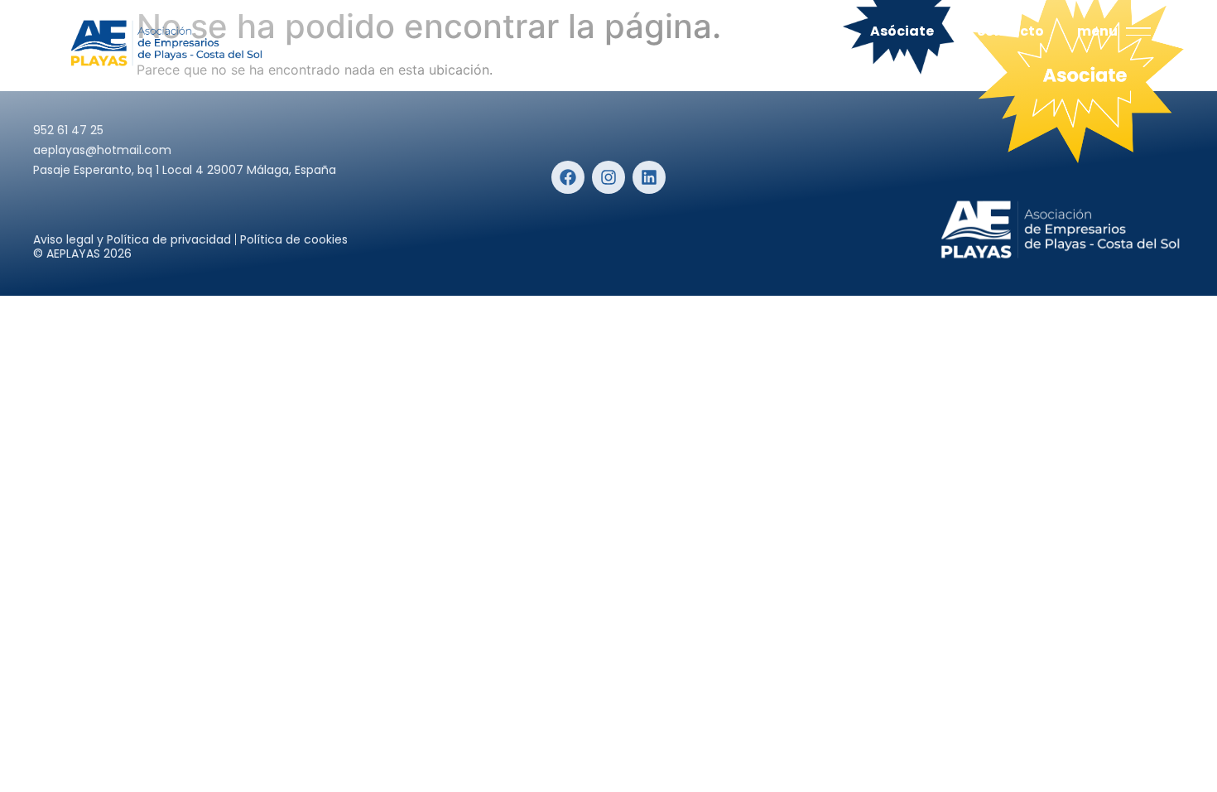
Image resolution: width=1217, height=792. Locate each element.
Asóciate (902, 31)
